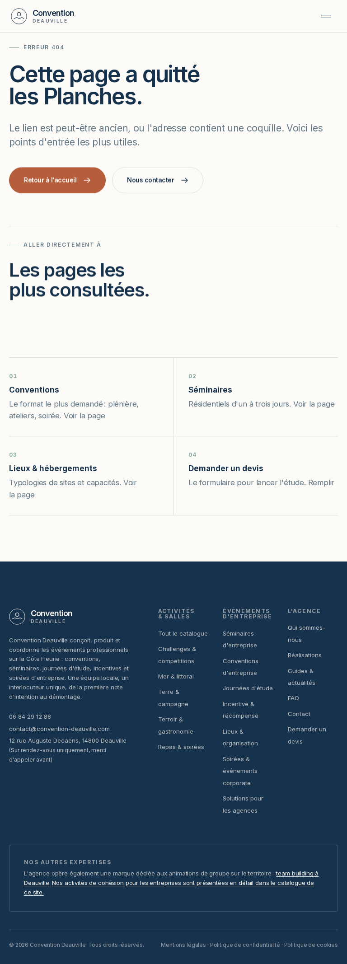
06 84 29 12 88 (30, 716)
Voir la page (84, 415)
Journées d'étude (248, 688)
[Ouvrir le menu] (326, 16)
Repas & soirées (181, 746)
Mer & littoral (176, 676)
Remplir (321, 482)
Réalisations (305, 655)
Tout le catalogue (183, 633)
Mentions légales (183, 944)
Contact (299, 713)
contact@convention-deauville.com (59, 728)
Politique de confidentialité (245, 944)
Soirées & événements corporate (240, 770)
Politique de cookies (311, 944)
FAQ (293, 698)
